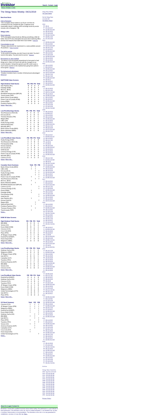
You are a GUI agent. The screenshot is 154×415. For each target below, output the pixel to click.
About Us (4, 406)
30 (54, 29)
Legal (9, 406)
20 (50, 49)
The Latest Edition (47, 13)
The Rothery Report (47, 20)
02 (46, 51)
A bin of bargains (6, 21)
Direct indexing (5, 35)
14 (48, 28)
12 (48, 44)
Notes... (3, 212)
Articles (8, 8)
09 (48, 29)
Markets (31, 55)
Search (45, 5)
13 (48, 49)
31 (54, 35)
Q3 (51, 373)
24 (52, 35)
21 (50, 28)
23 (52, 51)
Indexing (35, 40)
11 (48, 26)
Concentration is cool (7, 44)
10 (48, 31)
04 (46, 26)
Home (3, 8)
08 (48, 61)
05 (46, 31)
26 (52, 44)
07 (46, 28)
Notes (3, 105)
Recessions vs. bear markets (10, 58)
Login (56, 5)
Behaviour (3, 74)
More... (26, 414)
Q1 (47, 371)
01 (46, 29)
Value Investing (14, 48)
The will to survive (6, 51)
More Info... (9, 105)
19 (50, 31)
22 (52, 29)
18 (50, 65)
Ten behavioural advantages (10, 71)
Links (13, 8)
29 (54, 45)
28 (52, 33)
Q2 (49, 373)
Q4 (53, 373)
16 (50, 29)
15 (50, 45)
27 (52, 28)
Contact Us (15, 406)
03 (46, 35)
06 (46, 67)
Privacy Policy (46, 398)
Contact (50, 5)
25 (52, 31)
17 (50, 35)
